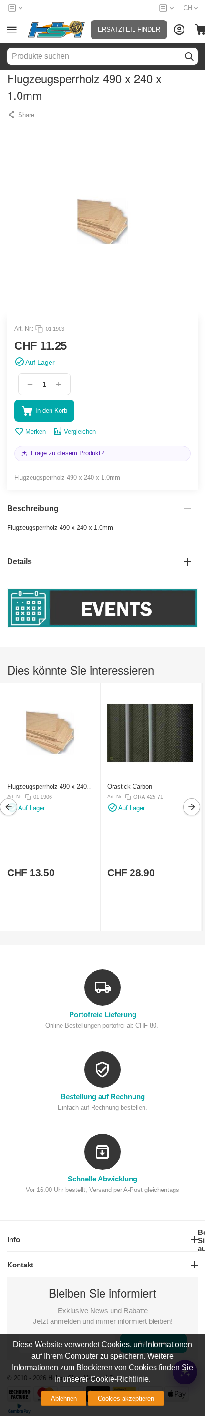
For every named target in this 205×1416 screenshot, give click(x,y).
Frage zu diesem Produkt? (67, 453)
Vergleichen (80, 431)
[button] (20, 114)
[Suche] (189, 56)
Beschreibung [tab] (33, 508)
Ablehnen (64, 1398)
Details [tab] (19, 562)
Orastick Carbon (129, 786)
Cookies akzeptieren (126, 1398)
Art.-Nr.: (23, 328)
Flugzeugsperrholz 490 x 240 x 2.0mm (49, 786)
